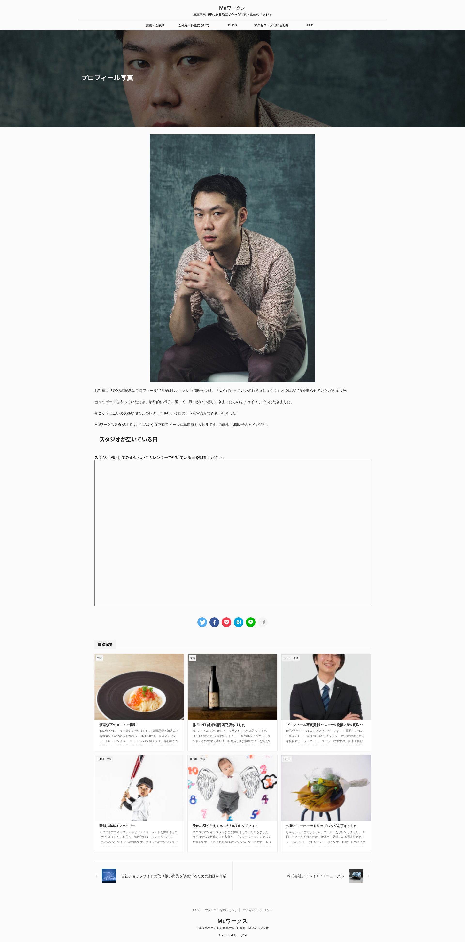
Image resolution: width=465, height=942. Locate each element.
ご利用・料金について (193, 25)
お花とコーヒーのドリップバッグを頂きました (321, 826)
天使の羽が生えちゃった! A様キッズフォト (225, 826)
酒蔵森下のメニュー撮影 (118, 725)
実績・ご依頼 (155, 25)
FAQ (310, 25)
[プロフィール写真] (238, 622)
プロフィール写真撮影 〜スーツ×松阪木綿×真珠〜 (324, 725)
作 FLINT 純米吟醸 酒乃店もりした (219, 725)
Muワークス (232, 8)
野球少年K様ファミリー (117, 826)
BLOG (232, 25)
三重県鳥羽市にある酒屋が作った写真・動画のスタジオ (232, 928)
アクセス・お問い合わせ (271, 25)
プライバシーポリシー (257, 910)
